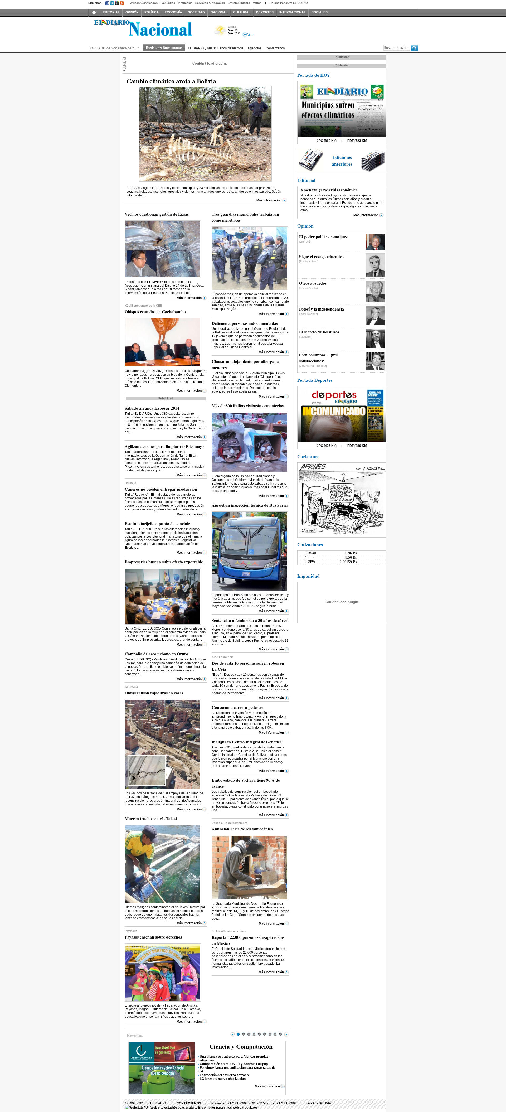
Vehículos (168, 2)
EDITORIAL (111, 12)
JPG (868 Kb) (327, 141)
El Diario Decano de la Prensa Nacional (147, 29)
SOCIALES (320, 12)
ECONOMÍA (173, 12)
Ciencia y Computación (241, 1046)
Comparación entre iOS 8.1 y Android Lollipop (234, 1064)
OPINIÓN (132, 12)
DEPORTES (265, 12)
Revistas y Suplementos (164, 48)
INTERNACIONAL (292, 12)
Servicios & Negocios (210, 2)
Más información (268, 200)
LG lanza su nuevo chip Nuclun (223, 1079)
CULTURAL (241, 12)
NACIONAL (219, 12)
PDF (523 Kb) (357, 141)
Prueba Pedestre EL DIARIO (289, 2)
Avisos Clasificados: (144, 2)
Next (286, 1034)
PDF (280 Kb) (357, 446)
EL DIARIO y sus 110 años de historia (216, 48)
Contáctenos (275, 48)
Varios (257, 2)
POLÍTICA (151, 12)
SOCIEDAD (196, 12)
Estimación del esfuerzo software (225, 1075)
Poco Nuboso (220, 32)
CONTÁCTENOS (189, 1103)
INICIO (94, 12)
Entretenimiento (239, 2)
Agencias (254, 48)
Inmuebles (185, 2)
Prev (232, 1034)
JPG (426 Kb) (327, 446)
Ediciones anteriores (342, 160)
